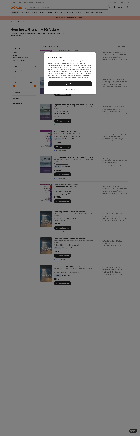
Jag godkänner (70, 84)
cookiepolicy (84, 77)
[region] (70, 73)
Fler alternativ (70, 89)
